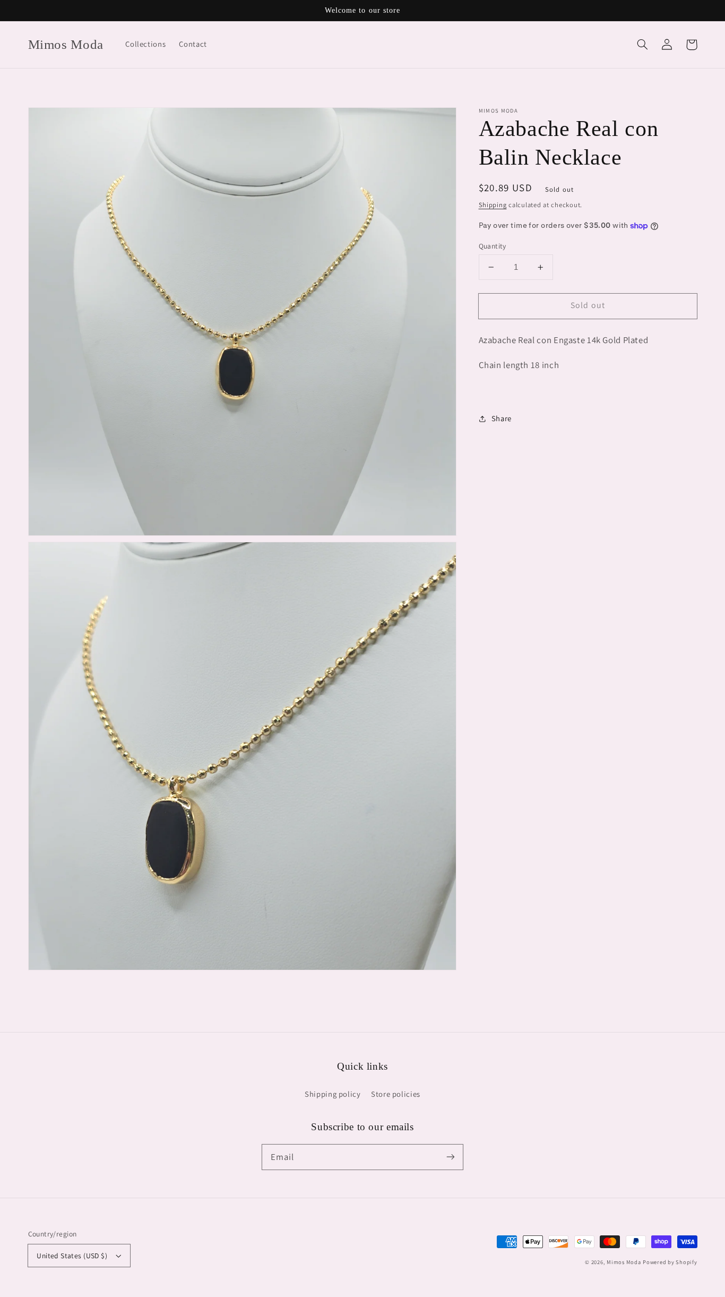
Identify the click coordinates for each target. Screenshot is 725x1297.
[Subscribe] (450, 1157)
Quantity (492, 246)
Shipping (493, 205)
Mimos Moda (624, 1262)
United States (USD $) (72, 1255)
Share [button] (501, 418)
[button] (643, 44)
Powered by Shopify (670, 1262)
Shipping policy (332, 1094)
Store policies (395, 1094)
